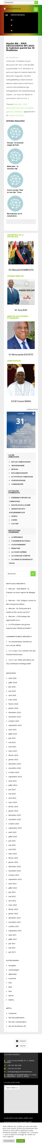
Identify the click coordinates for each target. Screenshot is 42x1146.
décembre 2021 (15, 918)
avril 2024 (12, 798)
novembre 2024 (15, 768)
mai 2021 (12, 948)
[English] (21, 20)
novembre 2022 (15, 871)
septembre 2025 (15, 725)
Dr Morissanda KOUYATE (21, 354)
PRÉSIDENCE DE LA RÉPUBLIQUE (15, 236)
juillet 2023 (13, 836)
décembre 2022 (15, 866)
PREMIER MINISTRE (15, 276)
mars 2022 (13, 905)
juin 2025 (12, 738)
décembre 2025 (15, 712)
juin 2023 (12, 841)
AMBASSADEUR (14, 361)
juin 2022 (12, 892)
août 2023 (12, 832)
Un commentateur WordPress (20, 641)
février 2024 (13, 806)
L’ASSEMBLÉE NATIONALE (20, 541)
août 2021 (12, 935)
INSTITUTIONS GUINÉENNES (14, 531)
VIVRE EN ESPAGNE (18, 480)
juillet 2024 (13, 785)
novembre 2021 (15, 922)
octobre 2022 (14, 875)
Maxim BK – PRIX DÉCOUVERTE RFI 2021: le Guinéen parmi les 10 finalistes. (20, 108)
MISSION (14, 469)
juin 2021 (12, 943)
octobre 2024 (14, 772)
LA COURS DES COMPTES (20, 556)
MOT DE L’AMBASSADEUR (20, 462)
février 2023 (13, 858)
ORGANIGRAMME (17, 466)
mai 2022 (12, 896)
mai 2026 (12, 691)
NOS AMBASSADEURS (19, 473)
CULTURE (14, 524)
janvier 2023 (13, 862)
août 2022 (12, 883)
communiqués (14, 970)
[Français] (21, 25)
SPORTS (14, 516)
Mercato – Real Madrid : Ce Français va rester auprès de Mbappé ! (20, 592)
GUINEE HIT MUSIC (16, 115)
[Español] (21, 30)
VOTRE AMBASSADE (13, 456)
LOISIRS (14, 520)
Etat (10, 982)
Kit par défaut (15, 645)
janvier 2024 (13, 811)
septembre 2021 (15, 930)
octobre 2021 (14, 926)
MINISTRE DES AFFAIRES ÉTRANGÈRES (17, 317)
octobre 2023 (14, 824)
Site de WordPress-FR (17, 1026)
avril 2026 (12, 695)
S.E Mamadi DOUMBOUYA (21, 270)
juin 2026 (12, 687)
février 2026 (13, 704)
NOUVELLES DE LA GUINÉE (20, 505)
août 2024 (12, 781)
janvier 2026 (13, 708)
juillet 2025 (13, 734)
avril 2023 (12, 849)
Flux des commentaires (17, 1022)
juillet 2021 (13, 939)
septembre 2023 (15, 828)
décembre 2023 (15, 815)
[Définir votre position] (33, 413)
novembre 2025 (15, 717)
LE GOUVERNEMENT (18, 545)
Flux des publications (16, 1017)
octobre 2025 (14, 721)
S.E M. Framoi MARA (21, 401)
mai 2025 (12, 742)
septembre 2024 (15, 776)
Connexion (12, 1013)
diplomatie (13, 974)
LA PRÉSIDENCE (17, 537)
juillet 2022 (13, 888)
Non (10, 991)
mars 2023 (13, 853)
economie (12, 978)
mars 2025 (13, 751)
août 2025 (12, 729)
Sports (11, 995)
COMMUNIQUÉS (17, 484)
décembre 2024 (15, 764)
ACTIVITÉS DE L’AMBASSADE (22, 477)
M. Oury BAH (21, 310)
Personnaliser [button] (9, 1141)
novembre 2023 (15, 819)
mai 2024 (12, 794)
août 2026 (12, 678)
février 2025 (13, 755)
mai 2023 (12, 845)
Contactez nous (18, 15)
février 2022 (13, 909)
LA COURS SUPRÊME (18, 552)
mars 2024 (13, 802)
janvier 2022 (13, 913)
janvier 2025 (13, 759)
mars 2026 (13, 699)
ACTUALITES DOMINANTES (14, 492)
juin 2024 (12, 789)
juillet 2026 (13, 682)
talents (11, 1000)
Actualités (12, 965)
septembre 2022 (15, 879)
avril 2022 (12, 901)
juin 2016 (12, 952)
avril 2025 (12, 746)
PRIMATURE (15, 548)
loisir (10, 987)
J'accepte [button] (21, 1141)
